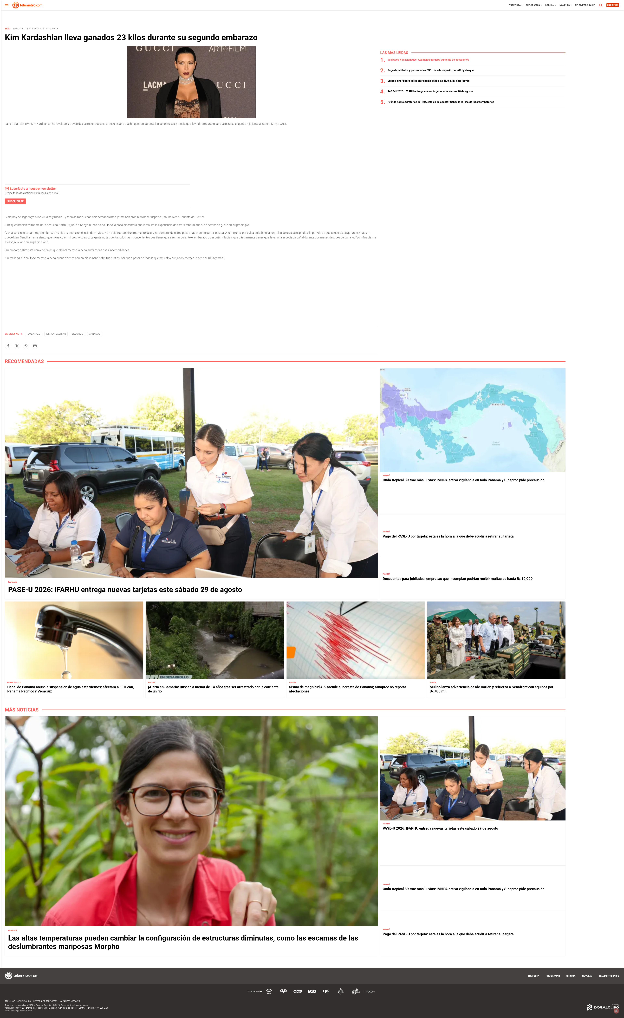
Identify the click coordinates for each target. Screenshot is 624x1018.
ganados (94, 333)
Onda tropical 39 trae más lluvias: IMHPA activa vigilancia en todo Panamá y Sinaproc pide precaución (463, 480)
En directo (612, 5)
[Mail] (35, 345)
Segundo (77, 333)
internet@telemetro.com (21, 1011)
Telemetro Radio (585, 5)
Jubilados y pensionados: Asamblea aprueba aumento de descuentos (428, 59)
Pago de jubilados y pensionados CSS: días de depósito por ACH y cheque (431, 70)
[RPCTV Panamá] (269, 993)
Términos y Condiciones (18, 1001)
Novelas (564, 5)
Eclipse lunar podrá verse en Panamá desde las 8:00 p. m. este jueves (428, 80)
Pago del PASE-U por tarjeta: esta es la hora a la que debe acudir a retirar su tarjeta (448, 536)
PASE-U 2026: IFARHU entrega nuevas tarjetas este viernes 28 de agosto (430, 91)
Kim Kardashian (56, 333)
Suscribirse (15, 201)
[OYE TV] (283, 993)
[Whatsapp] (26, 345)
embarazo (33, 333)
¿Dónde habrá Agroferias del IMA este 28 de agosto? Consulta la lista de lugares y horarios (441, 101)
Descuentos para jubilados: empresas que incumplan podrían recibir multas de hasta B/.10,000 (458, 579)
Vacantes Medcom (70, 1001)
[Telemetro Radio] (355, 993)
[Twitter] (17, 345)
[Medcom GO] (255, 993)
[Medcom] (369, 993)
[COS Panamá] (298, 993)
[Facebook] (8, 345)
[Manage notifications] (616, 1010)
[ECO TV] (312, 993)
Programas (533, 5)
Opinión (549, 5)
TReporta (515, 5)
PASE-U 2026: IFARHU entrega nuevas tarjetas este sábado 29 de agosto (125, 589)
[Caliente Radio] (340, 993)
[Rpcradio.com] (326, 993)
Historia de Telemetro (45, 1001)
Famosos (18, 28)
